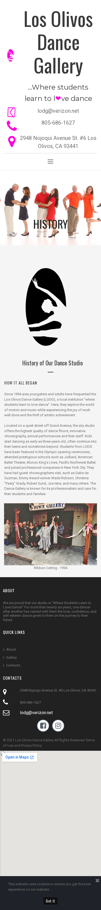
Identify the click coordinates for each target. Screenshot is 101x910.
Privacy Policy (31, 745)
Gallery (11, 657)
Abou (10, 649)
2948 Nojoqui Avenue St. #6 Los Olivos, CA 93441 (58, 690)
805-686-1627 (58, 122)
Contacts (13, 665)
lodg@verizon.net (36, 712)
